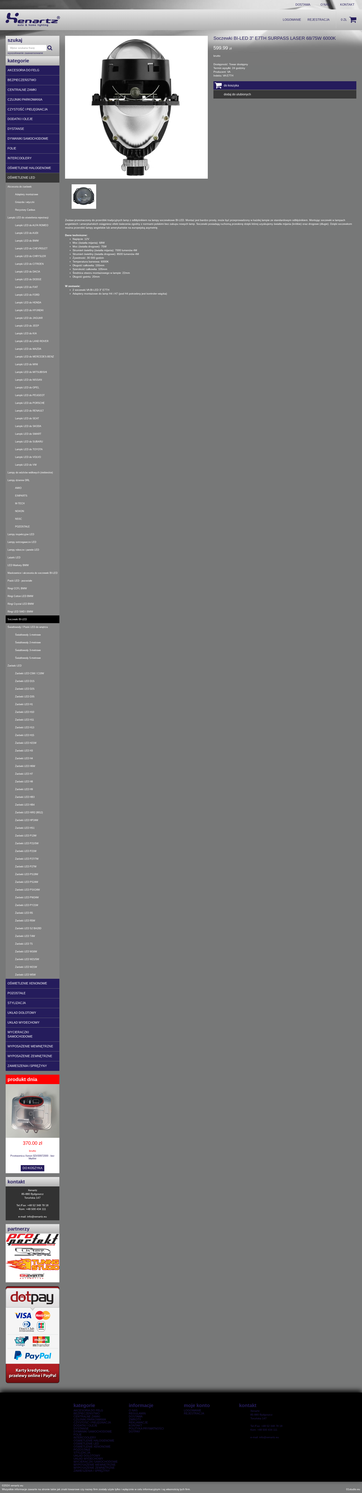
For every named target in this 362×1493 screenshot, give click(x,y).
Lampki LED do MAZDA (28, 348)
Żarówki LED (14, 665)
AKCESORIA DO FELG (23, 70)
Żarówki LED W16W (26, 951)
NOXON (19, 511)
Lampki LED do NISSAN (28, 379)
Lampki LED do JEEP (27, 325)
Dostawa (136, 1416)
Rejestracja (319, 19)
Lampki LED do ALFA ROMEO (31, 225)
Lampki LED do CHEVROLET (31, 248)
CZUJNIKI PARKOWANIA (25, 99)
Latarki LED (14, 557)
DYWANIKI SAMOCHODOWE (28, 138)
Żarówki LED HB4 (25, 804)
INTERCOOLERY (20, 158)
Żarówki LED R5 (24, 912)
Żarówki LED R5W (25, 920)
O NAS (325, 4)
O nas (133, 1410)
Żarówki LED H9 (24, 789)
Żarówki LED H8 (24, 781)
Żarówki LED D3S (25, 696)
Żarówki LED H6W (25, 766)
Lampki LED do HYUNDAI (29, 310)
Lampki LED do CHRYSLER (30, 256)
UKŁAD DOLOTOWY (22, 1012)
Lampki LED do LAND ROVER (31, 341)
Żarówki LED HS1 (25, 827)
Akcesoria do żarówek (20, 186)
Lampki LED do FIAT (26, 287)
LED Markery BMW (18, 565)
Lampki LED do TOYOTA (29, 449)
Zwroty (135, 1419)
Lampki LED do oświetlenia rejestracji (28, 217)
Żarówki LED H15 (24, 735)
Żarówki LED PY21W (26, 905)
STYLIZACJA (17, 1003)
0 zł (344, 19)
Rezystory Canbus (25, 209)
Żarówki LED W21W (26, 967)
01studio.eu (353, 1489)
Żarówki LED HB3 (25, 797)
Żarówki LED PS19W (26, 874)
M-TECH (20, 503)
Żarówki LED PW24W (27, 897)
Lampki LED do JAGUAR (29, 318)
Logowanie (292, 19)
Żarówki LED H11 (24, 719)
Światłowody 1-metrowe (28, 634)
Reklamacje (138, 1422)
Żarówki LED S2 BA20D (28, 928)
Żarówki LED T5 (24, 943)
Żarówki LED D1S (25, 681)
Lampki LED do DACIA (27, 271)
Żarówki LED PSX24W (27, 889)
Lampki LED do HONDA (28, 302)
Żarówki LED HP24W (26, 820)
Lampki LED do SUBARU (29, 441)
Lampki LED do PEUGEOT (30, 395)
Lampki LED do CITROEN (29, 263)
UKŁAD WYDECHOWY (24, 1022)
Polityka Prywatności (146, 1428)
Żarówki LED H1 (24, 704)
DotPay (134, 1431)
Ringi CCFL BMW (17, 588)
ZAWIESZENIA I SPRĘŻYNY (27, 1066)
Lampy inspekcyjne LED (21, 534)
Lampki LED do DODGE (28, 279)
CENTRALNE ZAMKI (22, 89)
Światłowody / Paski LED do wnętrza (28, 627)
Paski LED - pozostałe (20, 580)
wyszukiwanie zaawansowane (25, 52)
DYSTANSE (16, 128)
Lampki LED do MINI (26, 364)
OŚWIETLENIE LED (21, 177)
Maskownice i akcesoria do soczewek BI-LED (33, 573)
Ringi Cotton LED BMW (20, 596)
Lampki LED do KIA (26, 333)
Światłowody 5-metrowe (28, 658)
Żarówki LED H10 (24, 712)
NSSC (18, 518)
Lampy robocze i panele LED (23, 549)
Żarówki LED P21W (25, 851)
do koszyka (32, 1168)
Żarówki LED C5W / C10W (29, 673)
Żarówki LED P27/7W (26, 858)
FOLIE (12, 148)
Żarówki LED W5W (25, 974)
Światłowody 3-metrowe (28, 650)
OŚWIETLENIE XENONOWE (27, 983)
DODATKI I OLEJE (20, 119)
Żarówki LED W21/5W (27, 959)
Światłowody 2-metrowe (28, 642)
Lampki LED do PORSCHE (30, 403)
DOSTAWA (302, 4)
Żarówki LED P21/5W (26, 843)
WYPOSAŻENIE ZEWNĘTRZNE (30, 1056)
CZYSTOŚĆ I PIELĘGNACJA (28, 109)
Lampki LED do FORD (27, 294)
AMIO (18, 488)
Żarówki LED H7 (24, 773)
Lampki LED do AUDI (26, 233)
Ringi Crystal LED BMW (21, 603)
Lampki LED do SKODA (28, 426)
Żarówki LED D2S (25, 688)
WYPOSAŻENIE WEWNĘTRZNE (30, 1046)
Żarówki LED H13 (24, 727)
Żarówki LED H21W (25, 743)
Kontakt (347, 4)
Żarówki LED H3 (24, 750)
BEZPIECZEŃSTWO (22, 80)
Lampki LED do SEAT (27, 418)
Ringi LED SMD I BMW (20, 611)
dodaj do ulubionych (237, 94)
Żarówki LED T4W (25, 936)
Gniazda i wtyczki (25, 202)
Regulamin (137, 1413)
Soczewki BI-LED (17, 619)
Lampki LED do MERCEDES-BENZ (34, 356)
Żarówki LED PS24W (26, 882)
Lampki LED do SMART (28, 433)
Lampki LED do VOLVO (28, 457)
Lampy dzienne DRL (19, 480)
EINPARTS (21, 495)
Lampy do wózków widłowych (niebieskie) (30, 472)
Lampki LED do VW (26, 464)
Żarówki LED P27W (25, 866)
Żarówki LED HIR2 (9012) (29, 812)
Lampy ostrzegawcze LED (22, 542)
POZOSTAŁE (22, 526)
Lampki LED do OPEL (27, 387)
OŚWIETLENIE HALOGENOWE (29, 168)
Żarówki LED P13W (25, 835)
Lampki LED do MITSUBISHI (31, 372)
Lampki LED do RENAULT (29, 410)
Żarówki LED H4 (24, 758)
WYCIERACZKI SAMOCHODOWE (20, 1034)
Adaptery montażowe (26, 194)
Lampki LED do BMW (27, 240)
